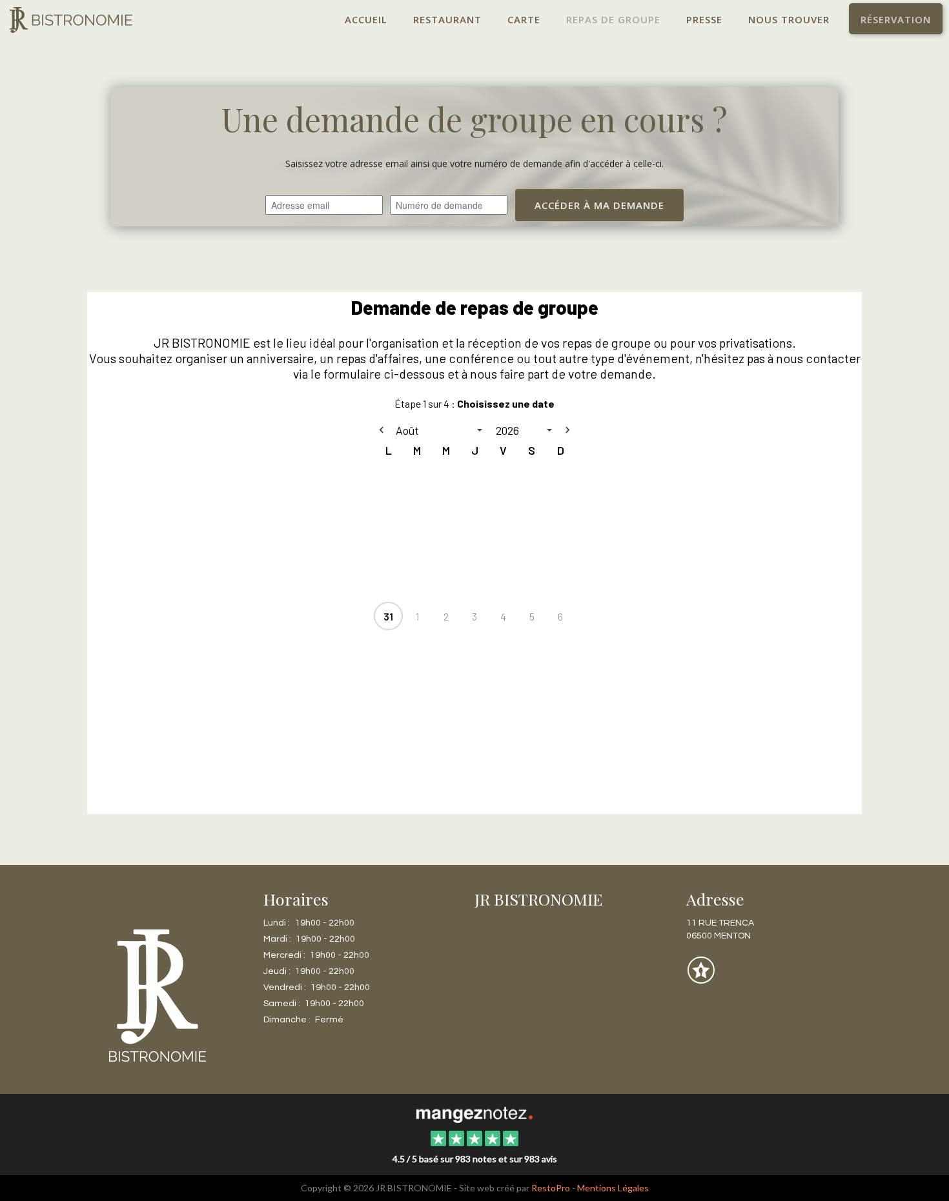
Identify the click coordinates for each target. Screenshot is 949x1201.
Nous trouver (789, 19)
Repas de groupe (613, 19)
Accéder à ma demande (599, 205)
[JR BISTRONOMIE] (474, 1113)
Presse (704, 19)
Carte (523, 19)
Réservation (896, 19)
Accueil (366, 19)
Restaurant (447, 19)
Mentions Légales (613, 1187)
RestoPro (550, 1187)
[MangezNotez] (700, 979)
